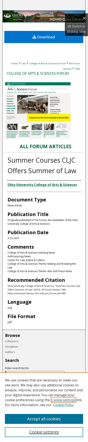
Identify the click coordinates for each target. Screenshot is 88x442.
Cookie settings (63, 400)
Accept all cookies (44, 419)
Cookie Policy (63, 405)
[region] (44, 407)
